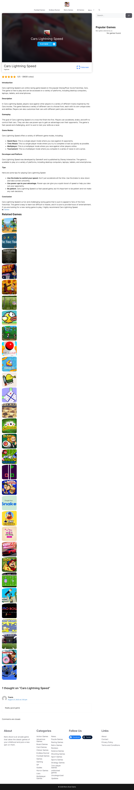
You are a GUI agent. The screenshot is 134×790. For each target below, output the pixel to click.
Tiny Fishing (47, 525)
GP (37, 765)
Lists (38, 773)
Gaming (39, 762)
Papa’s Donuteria (47, 664)
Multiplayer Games (41, 777)
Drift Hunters (47, 556)
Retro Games (68, 10)
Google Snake (47, 509)
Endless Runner (54, 10)
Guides (39, 768)
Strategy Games (58, 763)
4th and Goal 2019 (47, 648)
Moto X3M (47, 232)
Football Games (39, 10)
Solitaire (47, 432)
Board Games (42, 744)
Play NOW (44, 44)
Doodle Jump (47, 386)
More (90, 10)
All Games (80, 10)
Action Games (42, 736)
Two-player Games (56, 767)
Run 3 (47, 679)
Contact (105, 739)
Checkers (46, 417)
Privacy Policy (107, 742)
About (104, 736)
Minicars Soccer (47, 463)
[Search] (129, 15)
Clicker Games (42, 750)
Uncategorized (57, 775)
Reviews (54, 748)
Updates (54, 778)
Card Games (41, 747)
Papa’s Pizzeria (46, 571)
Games (6, 210)
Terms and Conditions (111, 745)
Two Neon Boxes (47, 479)
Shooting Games (58, 754)
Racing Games (57, 742)
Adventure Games (40, 740)
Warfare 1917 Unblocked (47, 263)
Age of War (47, 340)
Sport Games (56, 757)
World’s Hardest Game (47, 401)
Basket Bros (47, 278)
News (53, 736)
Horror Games (42, 770)
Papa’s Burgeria (46, 494)
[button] (99, 10)
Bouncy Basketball (47, 294)
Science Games (57, 751)
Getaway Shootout (47, 602)
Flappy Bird (47, 324)
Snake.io (47, 371)
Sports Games (57, 760)
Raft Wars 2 (47, 633)
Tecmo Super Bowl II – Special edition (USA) (46, 309)
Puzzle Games (57, 739)
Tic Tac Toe (47, 247)
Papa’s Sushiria (47, 448)
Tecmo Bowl (47, 617)
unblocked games (55, 771)
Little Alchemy (47, 540)
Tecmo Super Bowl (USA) (47, 586)
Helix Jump (47, 355)
